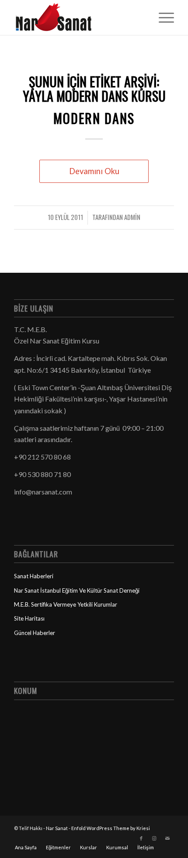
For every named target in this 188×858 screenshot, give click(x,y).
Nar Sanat (57, 828)
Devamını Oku (94, 171)
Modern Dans (94, 118)
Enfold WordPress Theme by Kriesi (110, 828)
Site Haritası (29, 618)
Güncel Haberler (34, 632)
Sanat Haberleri (33, 576)
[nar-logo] (78, 17)
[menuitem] (162, 17)
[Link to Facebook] (141, 838)
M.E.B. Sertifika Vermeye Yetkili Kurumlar (65, 604)
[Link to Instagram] (154, 838)
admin (132, 217)
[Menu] (162, 17)
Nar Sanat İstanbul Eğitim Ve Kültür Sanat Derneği (76, 590)
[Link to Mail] (167, 838)
